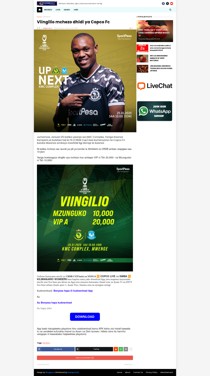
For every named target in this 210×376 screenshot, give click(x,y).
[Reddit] (116, 349)
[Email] (126, 349)
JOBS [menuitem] (76, 10)
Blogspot (50, 372)
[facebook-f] (163, 3)
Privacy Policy (151, 372)
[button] (170, 9)
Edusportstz (73, 372)
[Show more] (131, 349)
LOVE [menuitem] (58, 10)
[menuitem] (39, 9)
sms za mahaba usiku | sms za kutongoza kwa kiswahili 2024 (160, 47)
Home (39, 17)
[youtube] (171, 3)
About (127, 372)
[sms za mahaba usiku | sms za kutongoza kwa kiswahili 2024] (142, 48)
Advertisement (166, 372)
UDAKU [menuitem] (67, 10)
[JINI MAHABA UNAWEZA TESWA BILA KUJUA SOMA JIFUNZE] (142, 69)
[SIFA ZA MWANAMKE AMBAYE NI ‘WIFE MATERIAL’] (142, 58)
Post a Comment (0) (85, 358)
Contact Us (138, 372)
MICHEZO (46, 17)
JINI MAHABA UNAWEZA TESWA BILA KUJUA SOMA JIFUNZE (161, 68)
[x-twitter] (167, 3)
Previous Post (43, 364)
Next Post (128, 364)
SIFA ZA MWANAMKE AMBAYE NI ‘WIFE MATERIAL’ (159, 58)
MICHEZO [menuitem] (48, 10)
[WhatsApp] (121, 349)
